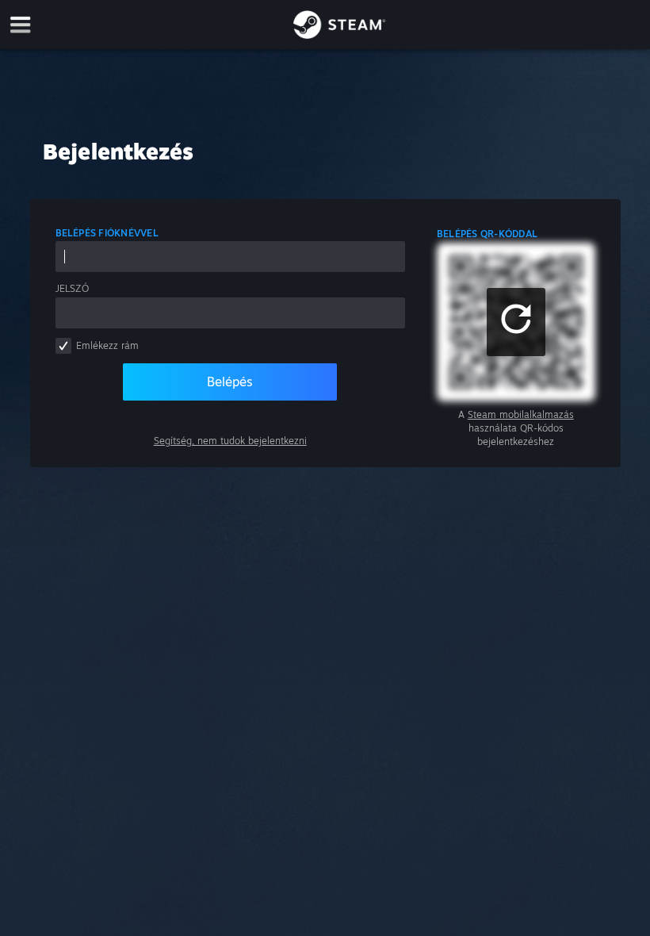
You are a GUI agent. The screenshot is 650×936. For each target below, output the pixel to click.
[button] (516, 322)
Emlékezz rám (107, 345)
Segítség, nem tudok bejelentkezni (230, 441)
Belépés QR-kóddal (487, 234)
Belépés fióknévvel (107, 233)
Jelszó (72, 288)
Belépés (230, 381)
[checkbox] (63, 346)
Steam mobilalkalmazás (521, 414)
